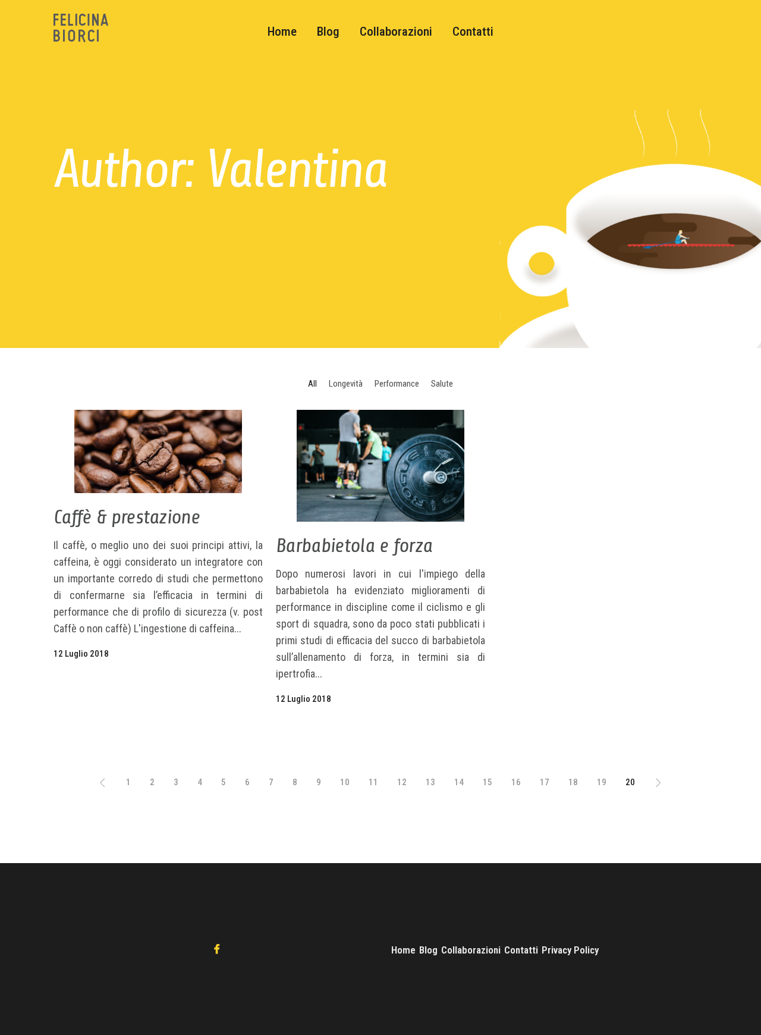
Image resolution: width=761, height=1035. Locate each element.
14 (459, 782)
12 (402, 782)
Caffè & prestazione (127, 517)
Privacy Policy (570, 950)
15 (487, 782)
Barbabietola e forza (354, 545)
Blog (428, 950)
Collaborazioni (471, 950)
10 (345, 782)
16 (516, 782)
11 (373, 782)
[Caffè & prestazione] (158, 451)
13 (430, 782)
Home (403, 950)
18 (573, 782)
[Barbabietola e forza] (380, 466)
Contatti (521, 950)
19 (601, 782)
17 (544, 782)
